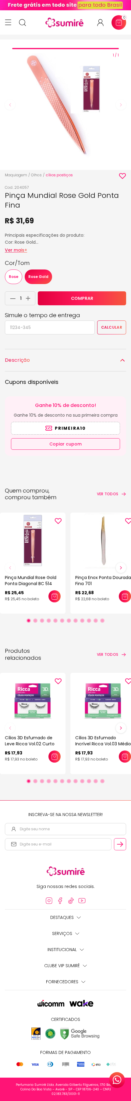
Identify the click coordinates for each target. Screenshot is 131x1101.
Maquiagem (16, 175)
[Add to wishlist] (122, 176)
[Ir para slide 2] (35, 620)
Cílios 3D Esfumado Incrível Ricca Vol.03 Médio (103, 741)
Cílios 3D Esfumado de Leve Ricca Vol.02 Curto (30, 741)
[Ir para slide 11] (96, 620)
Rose (13, 276)
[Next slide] (121, 105)
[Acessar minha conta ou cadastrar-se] (103, 22)
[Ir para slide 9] (82, 620)
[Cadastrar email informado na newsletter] (120, 844)
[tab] (65, 48)
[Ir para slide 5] (55, 620)
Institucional (62, 950)
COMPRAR (82, 298)
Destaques (62, 917)
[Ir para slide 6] (62, 620)
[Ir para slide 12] (102, 620)
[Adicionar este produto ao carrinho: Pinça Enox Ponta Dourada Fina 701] (125, 596)
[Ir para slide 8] (75, 620)
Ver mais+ (16, 250)
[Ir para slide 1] (29, 620)
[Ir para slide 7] (69, 620)
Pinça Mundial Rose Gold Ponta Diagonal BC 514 (30, 580)
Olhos (36, 175)
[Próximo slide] (121, 568)
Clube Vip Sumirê (62, 966)
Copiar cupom (65, 444)
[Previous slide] (10, 105)
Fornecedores (62, 982)
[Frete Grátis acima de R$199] (65, 5)
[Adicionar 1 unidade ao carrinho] (29, 298)
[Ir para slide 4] (49, 620)
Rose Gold (38, 276)
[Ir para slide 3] (42, 620)
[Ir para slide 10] (89, 620)
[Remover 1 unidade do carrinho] (11, 298)
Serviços (62, 933)
